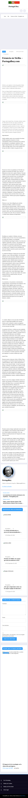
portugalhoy (11, 51)
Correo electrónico (5, 625)
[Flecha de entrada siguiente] (24, 502)
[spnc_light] (24, 10)
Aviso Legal (6, 789)
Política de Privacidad (8, 786)
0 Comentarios (6, 54)
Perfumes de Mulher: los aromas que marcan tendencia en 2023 (12, 559)
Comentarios (4, 603)
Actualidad (9, 652)
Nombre (3, 617)
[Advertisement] (14, 33)
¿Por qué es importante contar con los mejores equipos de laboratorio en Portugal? (12, 587)
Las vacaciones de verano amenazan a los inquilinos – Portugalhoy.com (14, 495)
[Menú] (2, 10)
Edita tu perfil (20, 483)
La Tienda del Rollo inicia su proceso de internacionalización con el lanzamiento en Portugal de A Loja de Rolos (13, 531)
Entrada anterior (6, 492)
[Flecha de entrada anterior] (24, 495)
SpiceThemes (23, 795)
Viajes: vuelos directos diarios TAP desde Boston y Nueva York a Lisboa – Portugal (13, 502)
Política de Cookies (7, 783)
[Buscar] (21, 11)
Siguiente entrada (6, 499)
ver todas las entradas (7, 486)
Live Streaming (6, 780)
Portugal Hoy (14, 6)
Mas (4, 51)
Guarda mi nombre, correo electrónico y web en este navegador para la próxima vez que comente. (13, 635)
